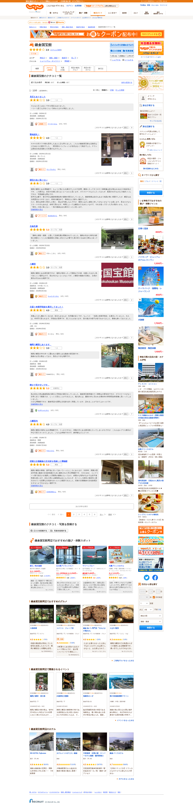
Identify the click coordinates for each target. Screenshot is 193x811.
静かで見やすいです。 (40, 385)
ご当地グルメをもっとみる (124, 660)
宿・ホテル (32, 792)
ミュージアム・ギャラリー (50, 61)
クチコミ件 (56, 50)
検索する (151, 192)
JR (84, 792)
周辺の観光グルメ (75, 69)
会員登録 (78, 6)
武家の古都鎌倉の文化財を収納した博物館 (48, 461)
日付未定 (159, 597)
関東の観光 (43, 27)
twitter (146, 577)
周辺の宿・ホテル (88, 69)
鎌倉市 (64, 58)
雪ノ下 (73, 58)
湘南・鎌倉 (53, 58)
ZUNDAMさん (51, 492)
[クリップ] (130, 56)
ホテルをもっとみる (126, 779)
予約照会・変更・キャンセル (149, 5)
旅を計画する (149, 105)
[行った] (114, 56)
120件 (73, 764)
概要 (37, 69)
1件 (45, 639)
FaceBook (155, 577)
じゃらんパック (68, 13)
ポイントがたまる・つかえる (38, 22)
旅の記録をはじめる (151, 168)
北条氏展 (34, 226)
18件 (124, 578)
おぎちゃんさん (43, 410)
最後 (110, 514)
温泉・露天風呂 (66, 792)
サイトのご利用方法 (147, 1)
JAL (87, 792)
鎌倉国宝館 (91, 27)
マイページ (163, 5)
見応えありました (38, 97)
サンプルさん (51, 169)
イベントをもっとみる (125, 720)
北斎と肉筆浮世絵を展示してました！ (46, 307)
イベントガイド (76, 17)
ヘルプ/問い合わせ (161, 1)
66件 (125, 764)
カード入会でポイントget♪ (151, 57)
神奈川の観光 (54, 27)
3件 (125, 639)
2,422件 (47, 576)
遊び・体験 (83, 13)
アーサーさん (52, 124)
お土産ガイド (86, 17)
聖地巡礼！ (35, 134)
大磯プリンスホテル (116, 566)
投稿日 (104, 90)
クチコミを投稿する (116, 51)
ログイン (69, 6)
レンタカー (112, 13)
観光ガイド (51, 17)
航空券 (124, 13)
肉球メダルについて (155, 150)
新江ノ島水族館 (36, 566)
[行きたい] (122, 56)
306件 (73, 578)
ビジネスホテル (54, 792)
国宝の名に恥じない (39, 180)
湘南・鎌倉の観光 (67, 27)
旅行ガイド (42, 17)
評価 (112, 90)
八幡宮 (33, 264)
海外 (147, 12)
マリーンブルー (88, 566)
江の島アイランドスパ (64, 566)
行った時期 (120, 90)
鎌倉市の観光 (80, 27)
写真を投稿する (128, 51)
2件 (98, 639)
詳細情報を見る (37, 210)
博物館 (67, 61)
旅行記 (100, 69)
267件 (99, 764)
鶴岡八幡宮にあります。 (41, 344)
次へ (101, 514)
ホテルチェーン (43, 792)
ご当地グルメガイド (63, 17)
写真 (62, 69)
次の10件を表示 (82, 506)
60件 (98, 578)
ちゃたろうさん (53, 296)
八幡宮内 (34, 421)
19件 (72, 643)
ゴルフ (136, 13)
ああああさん (52, 215)
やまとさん (50, 450)
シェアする (116, 60)
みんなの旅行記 (97, 17)
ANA (90, 792)
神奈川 (42, 58)
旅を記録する (149, 126)
